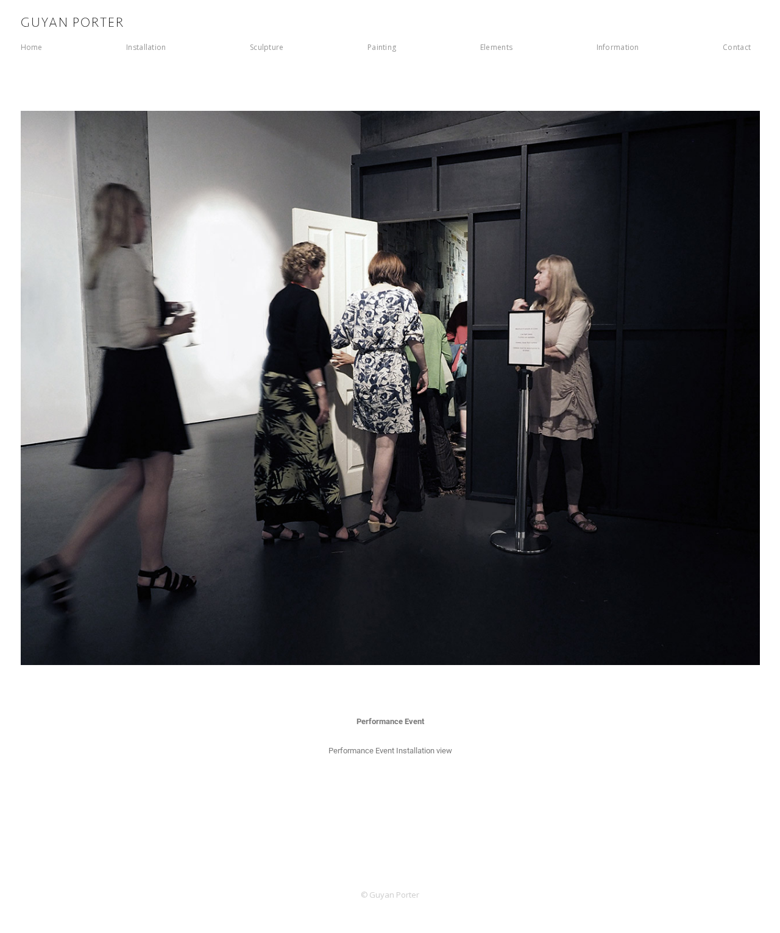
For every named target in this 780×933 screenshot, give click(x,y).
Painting (381, 47)
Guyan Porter (73, 23)
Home (32, 47)
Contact (737, 47)
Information (618, 47)
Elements (496, 47)
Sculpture (267, 47)
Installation (146, 47)
